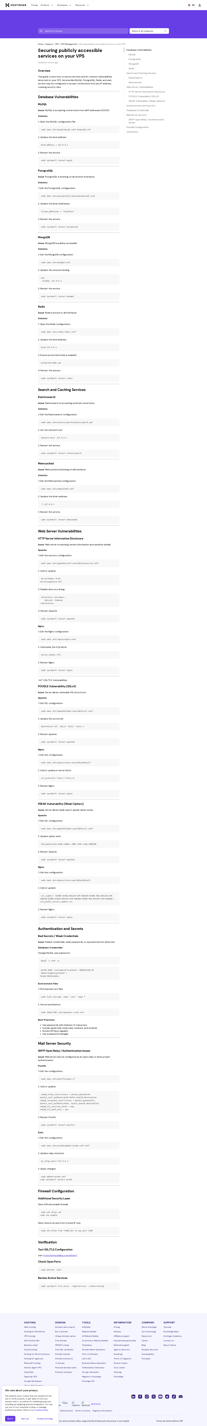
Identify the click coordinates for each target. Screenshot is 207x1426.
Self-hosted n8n (31, 1340)
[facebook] (140, 1396)
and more (96, 1404)
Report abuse (169, 1345)
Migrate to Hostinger (91, 1376)
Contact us (168, 1340)
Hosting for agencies (33, 1358)
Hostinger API (88, 1381)
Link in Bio (86, 1358)
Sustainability (148, 1354)
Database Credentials (137, 110)
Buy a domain (61, 1331)
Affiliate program (121, 1336)
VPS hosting (29, 1336)
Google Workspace (33, 1381)
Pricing (34, 5)
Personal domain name (65, 1367)
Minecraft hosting (32, 1363)
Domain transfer (62, 1354)
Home (41, 44)
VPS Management (69, 44)
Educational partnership (125, 1340)
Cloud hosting (30, 1349)
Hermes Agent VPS (32, 1367)
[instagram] (147, 1396)
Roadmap (118, 1354)
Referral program (121, 1345)
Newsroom (147, 1336)
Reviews (117, 1331)
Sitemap (118, 1372)
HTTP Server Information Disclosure (147, 91)
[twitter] (153, 1396)
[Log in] (199, 5)
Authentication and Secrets (140, 105)
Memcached (135, 82)
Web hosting (30, 1327)
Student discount (150, 1349)
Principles (146, 1358)
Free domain (61, 1340)
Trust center (119, 1367)
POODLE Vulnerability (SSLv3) (144, 96)
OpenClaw (29, 1372)
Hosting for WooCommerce (37, 1354)
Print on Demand (90, 1354)
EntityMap (118, 1376)
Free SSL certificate (64, 1349)
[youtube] (160, 1396)
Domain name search (65, 1327)
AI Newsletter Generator (93, 1367)
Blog (144, 1345)
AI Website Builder (90, 1336)
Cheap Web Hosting (33, 1385)
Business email (30, 1345)
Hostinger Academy (172, 1336)
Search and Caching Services (141, 73)
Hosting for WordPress (34, 1331)
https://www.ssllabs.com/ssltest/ (60, 1255)
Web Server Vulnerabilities (139, 87)
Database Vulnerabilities (139, 49)
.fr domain (60, 1363)
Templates (87, 1345)
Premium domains (63, 1372)
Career (145, 1340)
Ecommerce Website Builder (95, 1340)
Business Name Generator (94, 1363)
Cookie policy (41, 1410)
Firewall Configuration (137, 127)
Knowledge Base (171, 1331)
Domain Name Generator (93, 1349)
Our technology (149, 1331)
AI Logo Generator (90, 1372)
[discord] (180, 1396)
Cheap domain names (65, 1336)
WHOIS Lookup (62, 1345)
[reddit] (167, 1396)
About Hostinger (149, 1327)
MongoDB (134, 63)
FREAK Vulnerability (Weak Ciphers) (147, 101)
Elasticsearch (136, 77)
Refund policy (66, 1410)
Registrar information (102, 1410)
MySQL (132, 54)
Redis (131, 68)
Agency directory (122, 1349)
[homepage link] (16, 5)
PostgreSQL (135, 59)
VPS (57, 44)
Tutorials (167, 1327)
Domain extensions (64, 1358)
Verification (132, 131)
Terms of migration (122, 1358)
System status (120, 1363)
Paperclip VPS (30, 1376)
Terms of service (82, 1410)
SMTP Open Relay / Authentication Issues (146, 121)
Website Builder (89, 1331)
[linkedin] (133, 1396)
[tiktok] (174, 1396)
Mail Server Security (136, 114)
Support (49, 44)
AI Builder (86, 1327)
